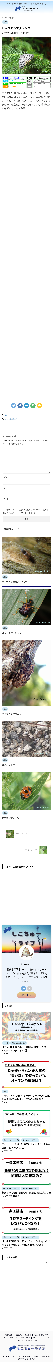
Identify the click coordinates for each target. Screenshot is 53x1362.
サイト (6, 499)
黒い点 (14, 419)
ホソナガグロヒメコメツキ (15, 581)
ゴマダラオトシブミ (12, 632)
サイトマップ (38, 1338)
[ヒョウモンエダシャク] (26, 405)
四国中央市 (8, 1335)
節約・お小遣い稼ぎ (41, 1335)
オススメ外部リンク (10, 1338)
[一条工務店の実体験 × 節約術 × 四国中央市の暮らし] (26, 9)
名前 (5, 477)
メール (6, 488)
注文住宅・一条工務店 (23, 1335)
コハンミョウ (8, 764)
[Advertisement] (26, 142)
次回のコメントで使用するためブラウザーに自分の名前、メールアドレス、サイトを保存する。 (26, 511)
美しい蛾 (8, 419)
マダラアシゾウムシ (12, 714)
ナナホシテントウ (10, 817)
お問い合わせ (26, 995)
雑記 (6, 415)
